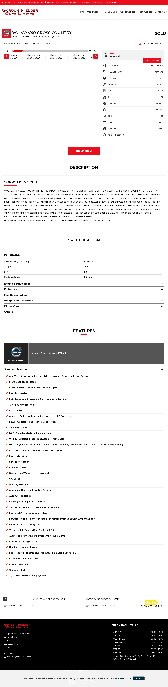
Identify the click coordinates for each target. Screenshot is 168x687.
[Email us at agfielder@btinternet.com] (5, 599)
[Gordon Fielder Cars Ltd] (20, 12)
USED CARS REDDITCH (13, 43)
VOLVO (28, 43)
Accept (138, 678)
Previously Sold (109, 12)
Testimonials (145, 12)
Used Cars (92, 12)
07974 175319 (10, 2)
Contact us (161, 12)
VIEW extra (152, 60)
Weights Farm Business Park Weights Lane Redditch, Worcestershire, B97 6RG (81, 2)
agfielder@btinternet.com (31, 2)
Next (96, 56)
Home (81, 12)
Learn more (124, 678)
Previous (6, 56)
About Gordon (127, 12)
